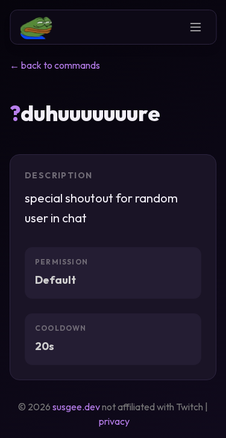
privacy (114, 421)
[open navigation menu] (195, 27)
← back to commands (55, 65)
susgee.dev (76, 407)
